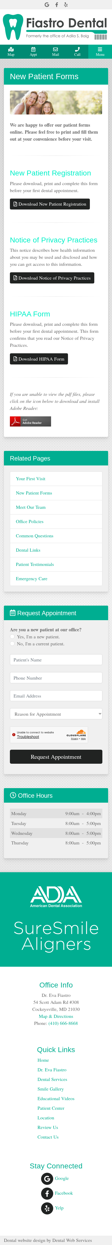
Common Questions (34, 535)
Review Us (48, 1127)
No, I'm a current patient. (41, 643)
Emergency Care (31, 578)
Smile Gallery (51, 1089)
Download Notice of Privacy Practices (54, 278)
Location (46, 1117)
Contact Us (48, 1137)
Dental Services (52, 1079)
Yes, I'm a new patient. (38, 636)
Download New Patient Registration (51, 204)
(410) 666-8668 (63, 1023)
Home (43, 1060)
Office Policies (29, 521)
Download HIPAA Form (40, 359)
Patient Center (51, 1108)
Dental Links (28, 550)
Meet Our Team (31, 507)
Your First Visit (30, 478)
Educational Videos (56, 1098)
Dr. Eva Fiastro (52, 1069)
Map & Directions (56, 1016)
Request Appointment (56, 756)
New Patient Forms (34, 493)
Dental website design (24, 1240)
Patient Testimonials (35, 564)
